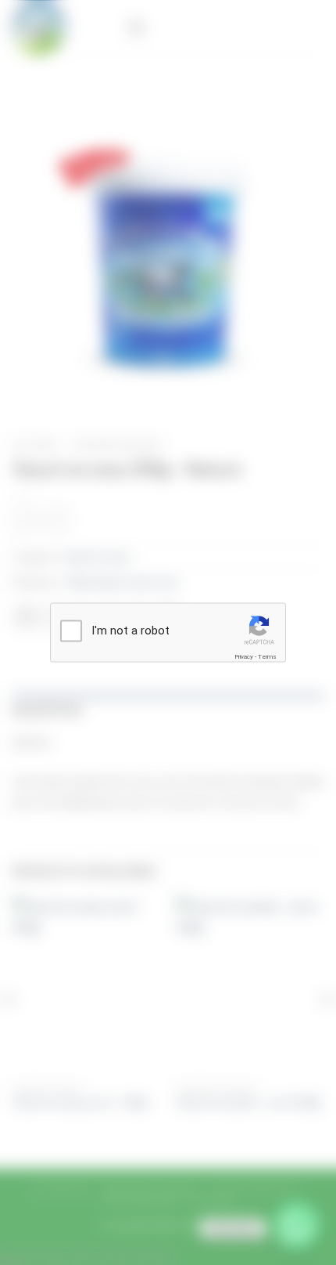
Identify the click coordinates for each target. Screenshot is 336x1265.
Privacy (243, 656)
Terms (267, 656)
